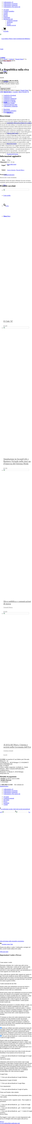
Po (28, 92)
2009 (1, 92)
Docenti (5, 16)
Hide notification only (14, 1123)
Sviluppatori (6, 17)
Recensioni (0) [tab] (7, 112)
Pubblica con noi (11, 25)
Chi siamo (6, 9)
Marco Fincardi (22, 92)
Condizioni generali (12, 20)
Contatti (5, 13)
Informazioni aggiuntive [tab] (9, 110)
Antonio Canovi (7, 92)
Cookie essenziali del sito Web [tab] (8, 983)
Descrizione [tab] (6, 109)
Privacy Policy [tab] (4, 1114)
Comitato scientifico (8, 11)
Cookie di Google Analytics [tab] (7, 1037)
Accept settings (4, 1123)
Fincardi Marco (20, 170)
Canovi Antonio (11, 170)
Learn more (5, 951)
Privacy (9, 23)
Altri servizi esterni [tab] (5, 1059)
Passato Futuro (24, 90)
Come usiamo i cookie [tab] (6, 962)
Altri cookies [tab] (3, 1097)
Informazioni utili (8, 19)
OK (1, 951)
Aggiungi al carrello (5, 88)
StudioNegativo (4, 786)
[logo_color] (16, 49)
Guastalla (15, 92)
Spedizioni (10, 22)
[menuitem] (17, 10)
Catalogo (2, 57)
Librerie (5, 14)
